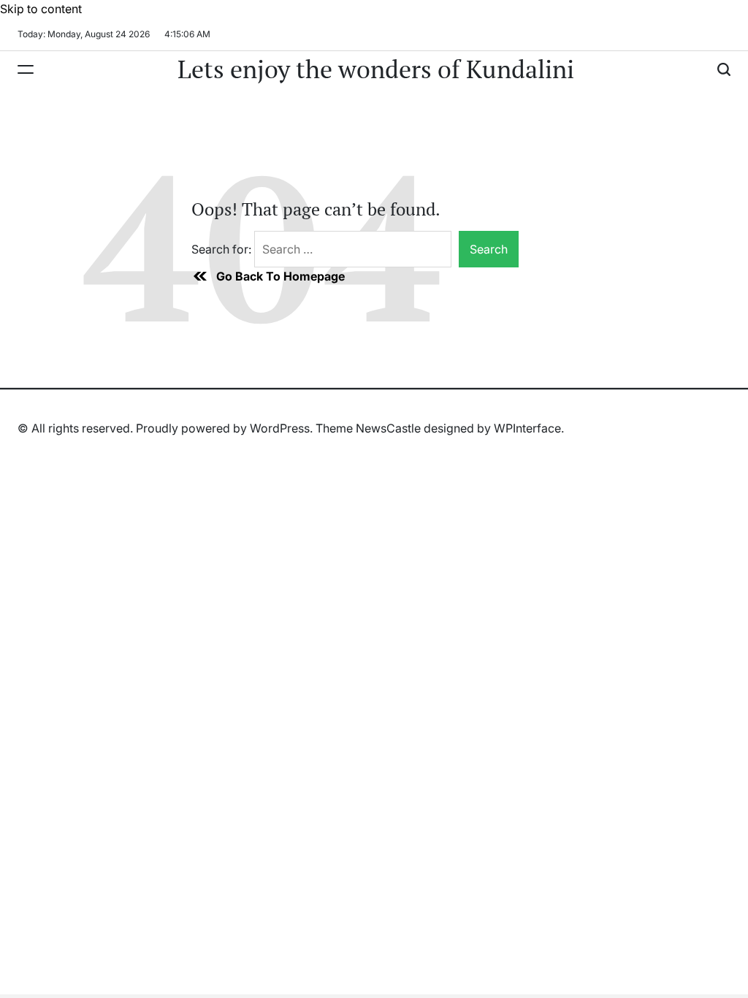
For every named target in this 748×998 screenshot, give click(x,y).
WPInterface (527, 428)
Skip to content (41, 8)
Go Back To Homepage (280, 276)
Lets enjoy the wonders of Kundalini (376, 69)
